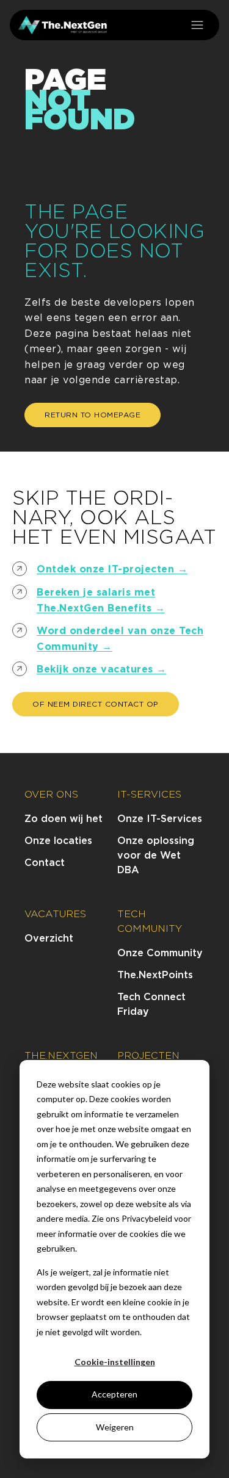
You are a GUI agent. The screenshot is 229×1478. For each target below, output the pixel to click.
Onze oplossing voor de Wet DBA (155, 855)
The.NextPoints (155, 975)
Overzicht (48, 938)
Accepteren (114, 1394)
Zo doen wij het (63, 818)
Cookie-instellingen (115, 1362)
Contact (44, 862)
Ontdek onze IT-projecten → (112, 569)
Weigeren (115, 1427)
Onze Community (160, 953)
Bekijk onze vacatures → (102, 669)
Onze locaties (58, 840)
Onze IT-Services (159, 818)
